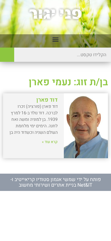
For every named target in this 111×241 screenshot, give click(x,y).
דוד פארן (47, 100)
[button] (56, 39)
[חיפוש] (7, 55)
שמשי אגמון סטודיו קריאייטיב (45, 179)
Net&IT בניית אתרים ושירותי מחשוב (55, 185)
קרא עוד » (50, 142)
